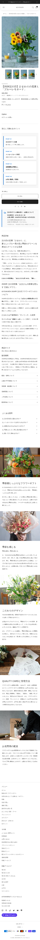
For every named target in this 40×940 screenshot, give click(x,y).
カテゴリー (5, 817)
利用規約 (4, 836)
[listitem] (20, 2)
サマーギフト (5, 891)
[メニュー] (4, 7)
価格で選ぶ (5, 805)
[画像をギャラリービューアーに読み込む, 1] (8, 74)
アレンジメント (6, 814)
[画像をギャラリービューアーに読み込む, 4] (31, 74)
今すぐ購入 (20, 201)
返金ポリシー (5, 848)
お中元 (4, 888)
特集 (3, 799)
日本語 (19, 927)
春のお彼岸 (5, 882)
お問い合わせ (5, 839)
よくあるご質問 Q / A (8, 833)
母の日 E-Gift (6, 873)
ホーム (5, 13)
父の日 (4, 879)
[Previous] (3, 2)
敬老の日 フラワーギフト (9, 793)
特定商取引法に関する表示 (9, 842)
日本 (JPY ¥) (19, 924)
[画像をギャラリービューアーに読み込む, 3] (24, 74)
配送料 (8, 95)
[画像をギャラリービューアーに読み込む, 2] (16, 74)
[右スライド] (36, 74)
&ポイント (5, 823)
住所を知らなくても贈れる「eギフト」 (13, 796)
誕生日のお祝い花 (7, 808)
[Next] (37, 2)
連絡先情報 (5, 857)
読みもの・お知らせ (7, 820)
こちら (9, 104)
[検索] (33, 7)
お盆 (3, 885)
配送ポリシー (5, 851)
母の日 (4, 870)
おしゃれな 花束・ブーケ (9, 811)
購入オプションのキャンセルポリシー (13, 854)
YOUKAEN (5, 83)
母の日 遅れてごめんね (8, 876)
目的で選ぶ (5, 802)
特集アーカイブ (6, 860)
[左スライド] (4, 74)
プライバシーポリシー (8, 845)
